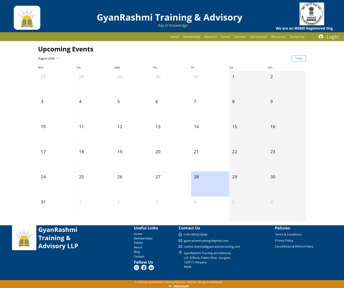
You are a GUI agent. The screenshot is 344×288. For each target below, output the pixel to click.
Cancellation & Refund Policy (294, 246)
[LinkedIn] (151, 267)
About (138, 247)
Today (298, 58)
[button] (240, 36)
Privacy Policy (284, 240)
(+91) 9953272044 (195, 235)
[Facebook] (144, 267)
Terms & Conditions (288, 234)
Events (138, 243)
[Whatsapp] (136, 267)
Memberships (143, 238)
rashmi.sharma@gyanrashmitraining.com (212, 247)
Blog (137, 252)
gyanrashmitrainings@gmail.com (206, 241)
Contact (139, 256)
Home (138, 234)
